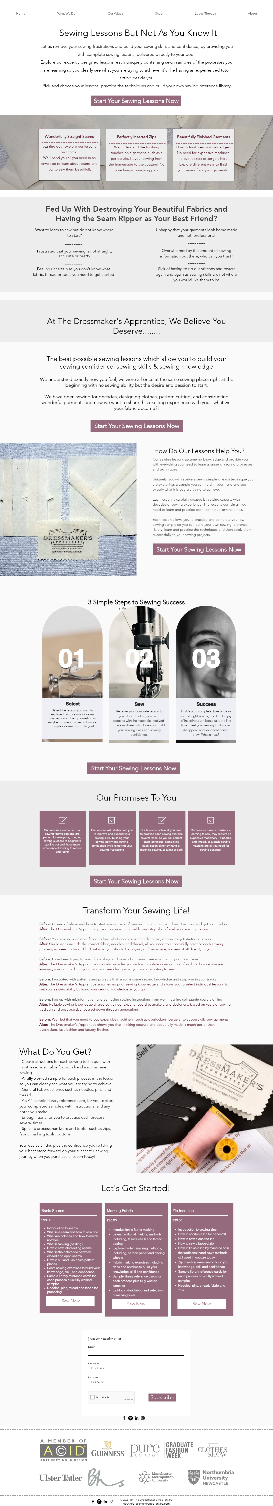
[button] (248, 13)
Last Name (136, 771)
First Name (63, 771)
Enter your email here (69, 755)
